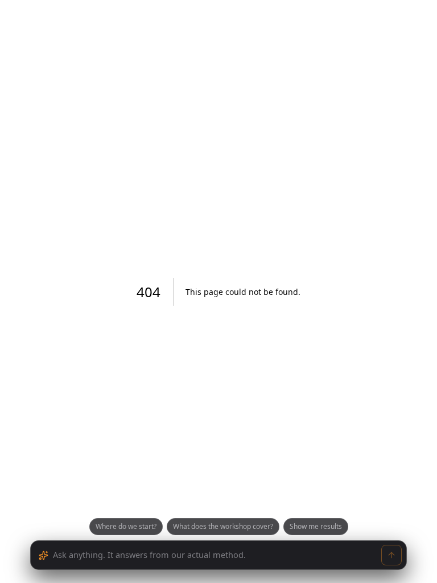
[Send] (391, 555)
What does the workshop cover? (223, 526)
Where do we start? (126, 526)
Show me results (316, 526)
